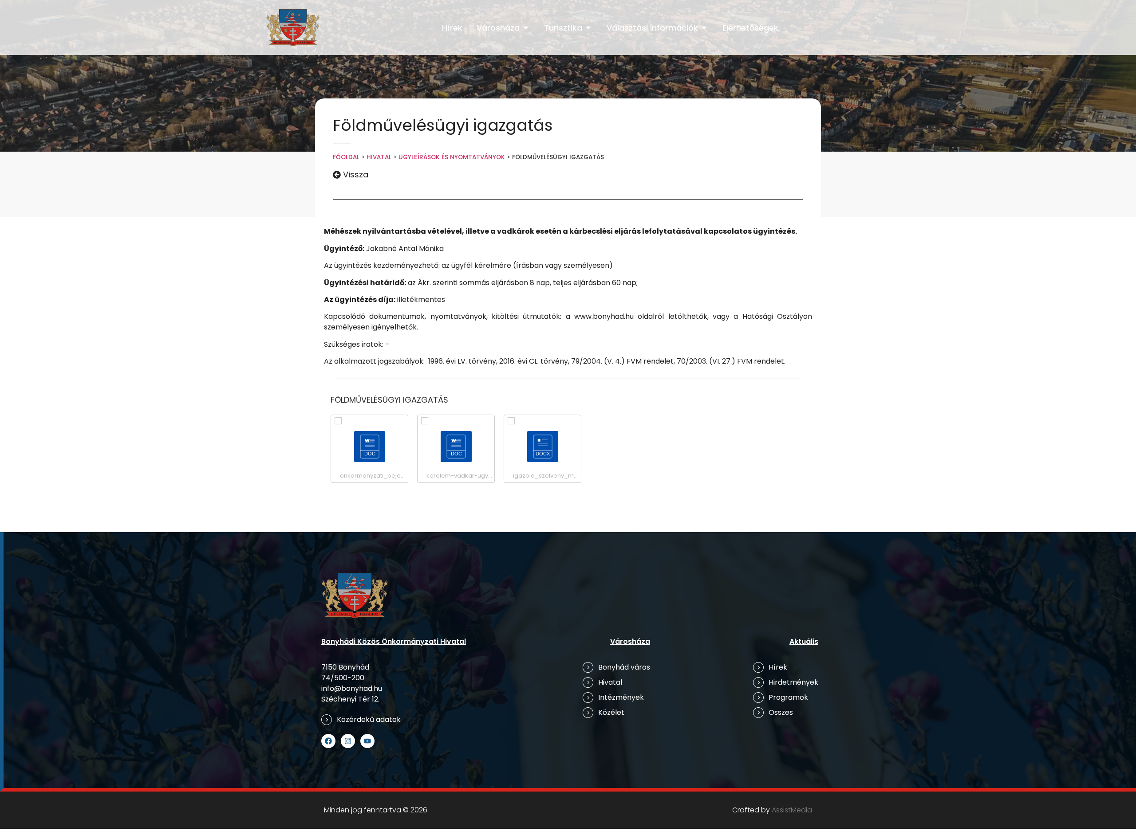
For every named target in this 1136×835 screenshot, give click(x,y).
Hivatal (379, 157)
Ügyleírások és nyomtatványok (451, 157)
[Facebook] (328, 741)
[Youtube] (367, 741)
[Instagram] (348, 741)
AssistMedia (792, 810)
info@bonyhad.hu (351, 688)
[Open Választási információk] (704, 28)
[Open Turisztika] (588, 28)
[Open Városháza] (526, 28)
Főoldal (346, 157)
